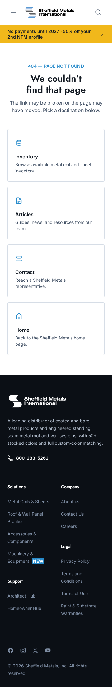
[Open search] (98, 12)
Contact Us (72, 513)
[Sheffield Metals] (37, 401)
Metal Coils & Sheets (28, 501)
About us (70, 501)
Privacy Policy (75, 561)
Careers (69, 526)
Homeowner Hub (24, 608)
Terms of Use (74, 593)
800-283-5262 (32, 458)
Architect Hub (21, 595)
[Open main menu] (13, 12)
